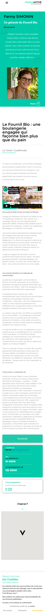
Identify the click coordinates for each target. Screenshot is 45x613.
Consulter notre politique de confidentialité (17, 603)
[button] (7, 2)
